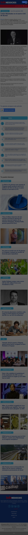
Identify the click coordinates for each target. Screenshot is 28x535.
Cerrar (24, 2)
